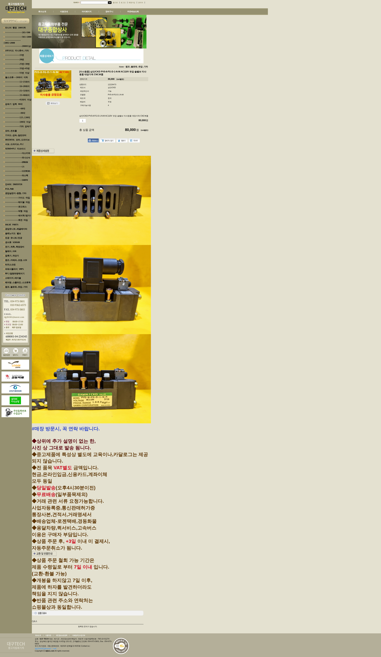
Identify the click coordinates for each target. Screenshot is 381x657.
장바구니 (109, 11)
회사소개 (42, 11)
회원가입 (132, 3)
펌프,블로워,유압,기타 (137, 66)
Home (121, 67)
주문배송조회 (133, 11)
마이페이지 (87, 11)
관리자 (140, 3)
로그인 (123, 3)
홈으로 (115, 3)
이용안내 (64, 11)
